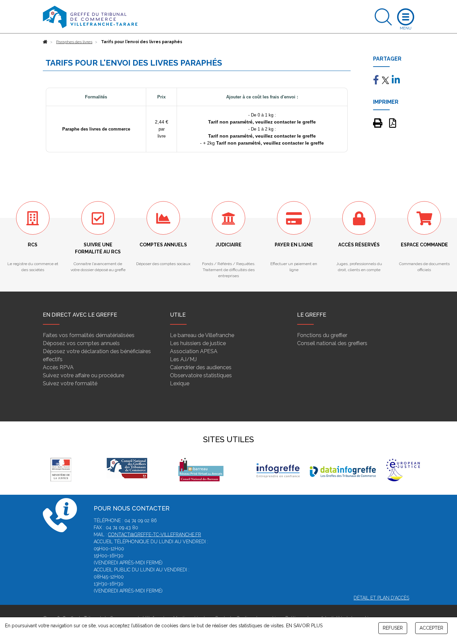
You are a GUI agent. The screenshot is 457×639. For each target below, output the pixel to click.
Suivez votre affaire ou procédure (83, 375)
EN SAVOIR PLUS (304, 625)
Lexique (179, 383)
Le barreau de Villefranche (202, 335)
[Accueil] (45, 41)
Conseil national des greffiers (332, 343)
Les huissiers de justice (198, 343)
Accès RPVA (58, 367)
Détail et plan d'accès (381, 598)
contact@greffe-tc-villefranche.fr (154, 534)
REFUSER (393, 628)
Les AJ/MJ (183, 359)
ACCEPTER (431, 628)
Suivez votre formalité (70, 383)
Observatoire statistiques (201, 375)
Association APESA (193, 351)
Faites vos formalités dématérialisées (88, 335)
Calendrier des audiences (201, 367)
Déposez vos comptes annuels (81, 343)
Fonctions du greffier (322, 335)
